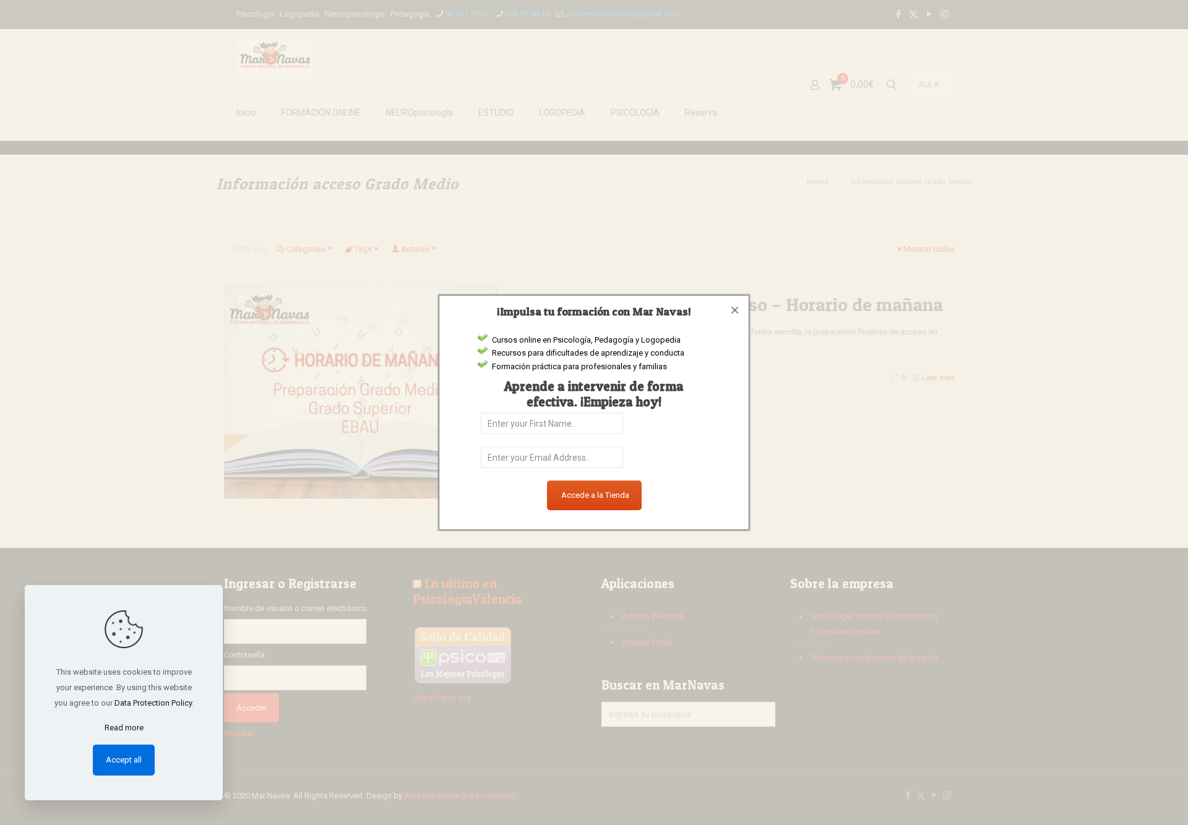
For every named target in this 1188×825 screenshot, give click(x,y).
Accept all (124, 759)
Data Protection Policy (153, 702)
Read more (124, 727)
